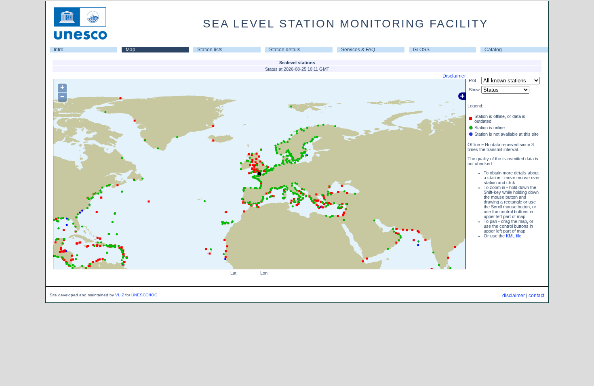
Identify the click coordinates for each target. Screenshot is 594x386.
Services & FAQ (358, 49)
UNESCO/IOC (144, 295)
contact (536, 295)
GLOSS (421, 49)
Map (130, 49)
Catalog (493, 49)
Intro (58, 49)
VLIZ (119, 295)
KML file (513, 235)
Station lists (209, 49)
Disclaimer (454, 76)
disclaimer (513, 295)
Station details (284, 49)
